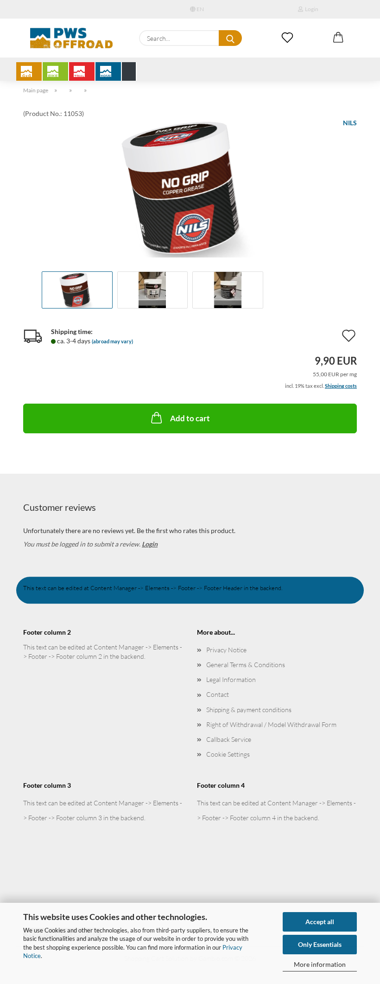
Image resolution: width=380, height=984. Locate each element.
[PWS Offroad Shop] (71, 38)
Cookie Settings (228, 754)
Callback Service (228, 739)
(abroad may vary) (112, 341)
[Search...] (230, 38)
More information (320, 964)
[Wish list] (287, 38)
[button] (338, 38)
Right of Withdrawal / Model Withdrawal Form (271, 724)
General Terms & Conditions (245, 665)
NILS (350, 123)
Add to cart (190, 418)
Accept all (319, 922)
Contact (217, 694)
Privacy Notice (226, 650)
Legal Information (231, 679)
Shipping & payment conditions (248, 710)
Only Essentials (320, 944)
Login (310, 9)
